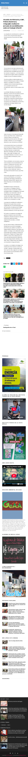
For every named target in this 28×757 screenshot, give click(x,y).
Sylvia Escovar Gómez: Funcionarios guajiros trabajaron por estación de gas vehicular (16, 604)
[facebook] (10, 753)
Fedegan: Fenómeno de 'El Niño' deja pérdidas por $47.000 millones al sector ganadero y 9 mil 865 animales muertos (16, 716)
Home (4, 14)
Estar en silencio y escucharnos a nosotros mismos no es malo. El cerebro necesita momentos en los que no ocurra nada (17, 732)
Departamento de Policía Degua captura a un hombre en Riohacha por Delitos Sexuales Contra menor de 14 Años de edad (13, 285)
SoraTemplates (9, 755)
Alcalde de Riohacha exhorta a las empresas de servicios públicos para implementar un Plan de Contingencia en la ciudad (13, 316)
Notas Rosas (5, 3)
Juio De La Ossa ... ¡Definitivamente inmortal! (17, 737)
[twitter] (12, 753)
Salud (9, 725)
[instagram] (15, 753)
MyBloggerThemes (22, 755)
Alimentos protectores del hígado (15, 701)
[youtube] (17, 753)
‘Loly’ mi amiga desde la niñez (15, 640)
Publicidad (3, 725)
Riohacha (8, 14)
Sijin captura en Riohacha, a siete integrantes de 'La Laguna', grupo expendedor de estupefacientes (16, 617)
